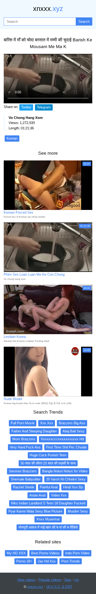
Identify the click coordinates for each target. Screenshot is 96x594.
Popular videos (49, 580)
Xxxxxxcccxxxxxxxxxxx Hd (62, 439)
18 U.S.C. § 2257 (59, 587)
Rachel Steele (23, 487)
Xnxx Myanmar (48, 519)
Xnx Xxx (46, 423)
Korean (12, 138)
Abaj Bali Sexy (73, 431)
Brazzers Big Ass (72, 423)
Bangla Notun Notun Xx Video (64, 471)
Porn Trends (70, 561)
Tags (67, 580)
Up (76, 580)
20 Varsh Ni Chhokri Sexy (66, 479)
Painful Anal (49, 487)
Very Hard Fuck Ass (25, 447)
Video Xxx (59, 495)
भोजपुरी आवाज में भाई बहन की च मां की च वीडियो (48, 527)
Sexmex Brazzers (23, 471)
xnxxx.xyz (35, 587)
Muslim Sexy (78, 511)
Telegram (44, 107)
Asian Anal (37, 495)
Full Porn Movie (22, 423)
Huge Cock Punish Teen (48, 455)
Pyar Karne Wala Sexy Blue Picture (35, 511)
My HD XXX (16, 553)
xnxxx (48, 8)
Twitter (26, 107)
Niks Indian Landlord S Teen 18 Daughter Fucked (48, 503)
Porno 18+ (24, 561)
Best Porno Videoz (45, 553)
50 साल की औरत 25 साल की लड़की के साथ (48, 463)
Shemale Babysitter (26, 479)
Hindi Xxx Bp (73, 487)
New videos (26, 580)
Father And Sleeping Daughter (34, 431)
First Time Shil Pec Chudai (66, 447)
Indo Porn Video (77, 553)
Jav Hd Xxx (47, 561)
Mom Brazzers (23, 439)
